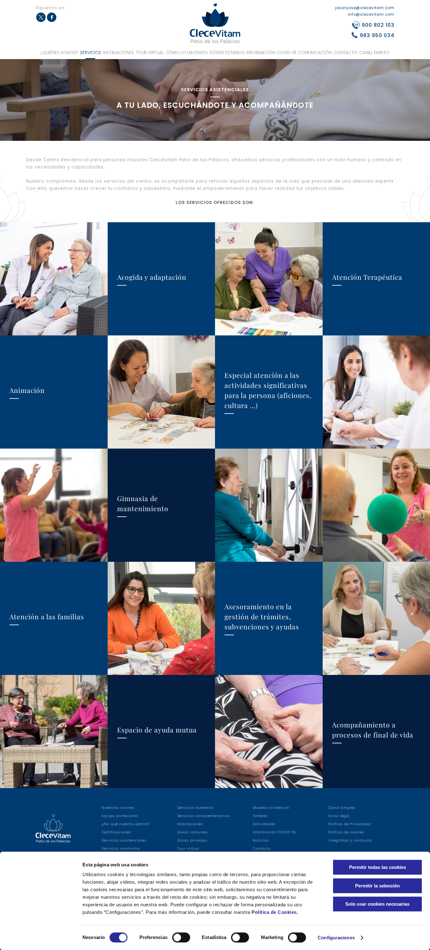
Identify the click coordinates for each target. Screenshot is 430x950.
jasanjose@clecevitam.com (364, 7)
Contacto (345, 53)
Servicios (90, 53)
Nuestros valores (118, 807)
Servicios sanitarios (121, 848)
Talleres (260, 816)
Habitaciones (190, 824)
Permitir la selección (377, 885)
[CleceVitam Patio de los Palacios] (215, 23)
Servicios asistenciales (124, 840)
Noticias (261, 840)
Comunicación (315, 53)
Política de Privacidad (349, 824)
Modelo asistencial (271, 807)
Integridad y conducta (350, 840)
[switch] (181, 937)
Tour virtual (150, 53)
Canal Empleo (374, 53)
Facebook (51, 17)
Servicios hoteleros (195, 807)
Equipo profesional (120, 816)
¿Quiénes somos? (59, 53)
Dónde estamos (227, 53)
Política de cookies (346, 832)
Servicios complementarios (203, 816)
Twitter (41, 17)
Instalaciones (118, 53)
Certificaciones (116, 832)
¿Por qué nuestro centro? (126, 824)
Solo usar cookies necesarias (377, 904)
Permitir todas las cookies (377, 867)
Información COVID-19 (271, 53)
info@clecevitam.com (371, 14)
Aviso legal (339, 816)
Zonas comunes (192, 832)
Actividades (264, 824)
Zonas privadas (192, 840)
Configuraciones (336, 937)
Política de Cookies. (275, 912)
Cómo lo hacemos (187, 53)
